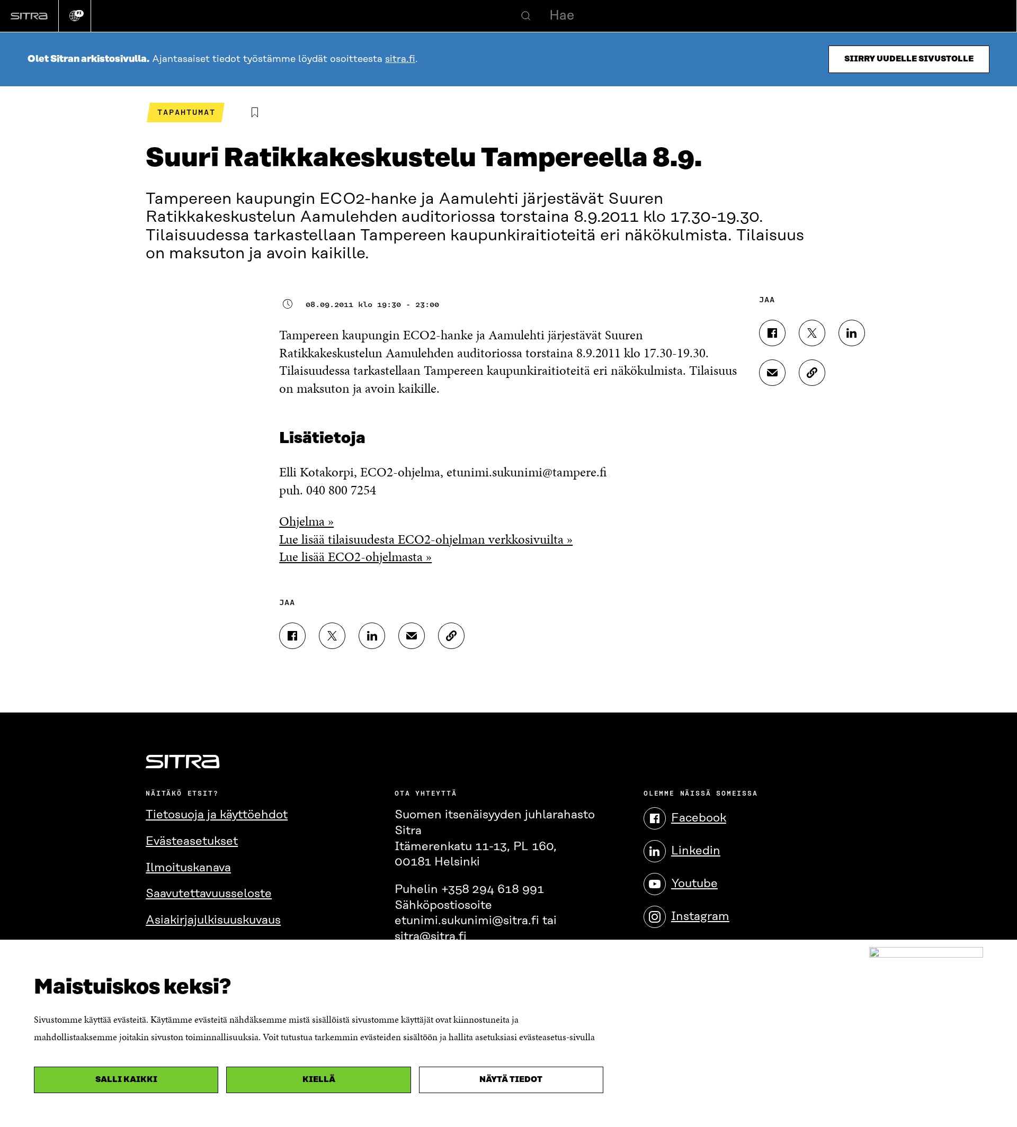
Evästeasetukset (192, 841)
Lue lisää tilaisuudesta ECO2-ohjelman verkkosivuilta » (426, 539)
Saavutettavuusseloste (209, 893)
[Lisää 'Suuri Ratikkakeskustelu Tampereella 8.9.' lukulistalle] (254, 112)
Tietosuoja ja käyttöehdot (217, 815)
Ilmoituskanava (188, 867)
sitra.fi (400, 59)
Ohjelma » (306, 521)
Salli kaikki (126, 1079)
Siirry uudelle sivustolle (909, 59)
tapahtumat (186, 112)
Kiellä (318, 1079)
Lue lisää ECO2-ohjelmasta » (355, 556)
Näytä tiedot (510, 1079)
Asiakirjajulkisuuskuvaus (213, 920)
